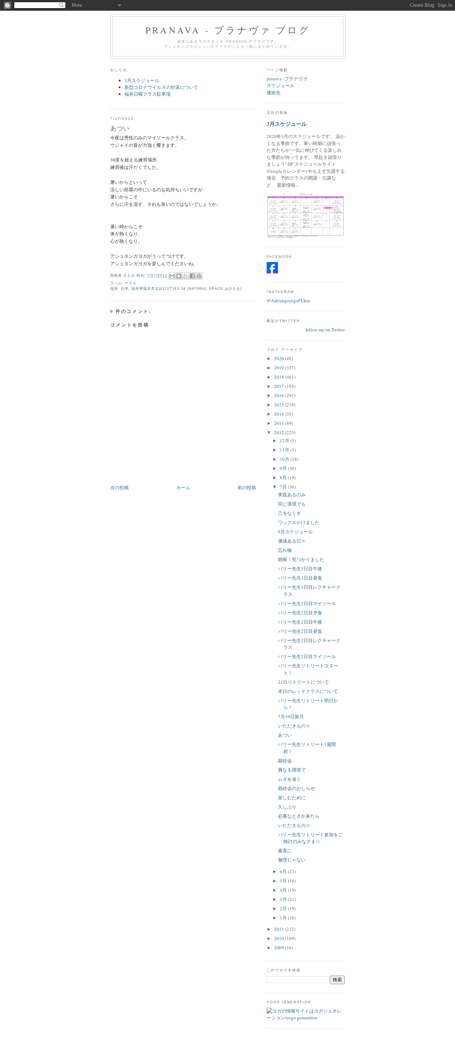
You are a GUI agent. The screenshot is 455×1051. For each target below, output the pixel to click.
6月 (284, 871)
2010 (279, 938)
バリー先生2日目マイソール (307, 656)
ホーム (183, 487)
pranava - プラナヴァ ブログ (227, 30)
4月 (284, 890)
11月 (285, 450)
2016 (279, 395)
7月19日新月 (291, 716)
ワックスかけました (299, 522)
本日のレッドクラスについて (308, 691)
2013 (279, 423)
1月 (284, 917)
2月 (284, 908)
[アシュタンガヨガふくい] (272, 271)
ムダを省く (289, 779)
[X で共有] (185, 275)
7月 (284, 487)
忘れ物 (285, 550)
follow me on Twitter (325, 329)
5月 (284, 880)
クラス (130, 283)
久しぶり (287, 807)
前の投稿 (246, 487)
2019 (279, 367)
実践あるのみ (292, 494)
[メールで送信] (172, 275)
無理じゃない (292, 860)
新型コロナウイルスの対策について (161, 87)
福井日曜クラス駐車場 (147, 94)
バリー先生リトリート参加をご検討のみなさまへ (310, 838)
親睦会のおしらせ (296, 788)
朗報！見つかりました (301, 559)
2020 (279, 358)
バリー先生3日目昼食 (300, 578)
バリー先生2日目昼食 (300, 631)
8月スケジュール (295, 531)
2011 (279, 929)
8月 (284, 477)
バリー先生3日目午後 (300, 568)
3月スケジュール (141, 80)
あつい (285, 735)
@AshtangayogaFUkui (288, 300)
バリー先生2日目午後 (300, 622)
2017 (279, 386)
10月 (285, 459)
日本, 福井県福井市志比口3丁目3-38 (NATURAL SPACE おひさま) (181, 288)
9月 (284, 468)
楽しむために (292, 797)
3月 (284, 899)
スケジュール (280, 85)
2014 (279, 414)
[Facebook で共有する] (192, 275)
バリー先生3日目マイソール (307, 603)
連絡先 (273, 92)
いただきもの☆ (294, 725)
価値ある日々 (292, 541)
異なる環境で (292, 770)
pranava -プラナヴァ (287, 78)
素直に (285, 850)
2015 (279, 404)
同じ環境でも (292, 504)
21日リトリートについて (303, 682)
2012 (279, 432)
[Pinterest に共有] (199, 275)
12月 (285, 440)
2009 (279, 947)
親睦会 (285, 760)
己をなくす (289, 513)
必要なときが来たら (299, 816)
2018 (279, 377)
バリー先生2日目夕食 (300, 612)
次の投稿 (119, 487)
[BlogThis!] (178, 275)
